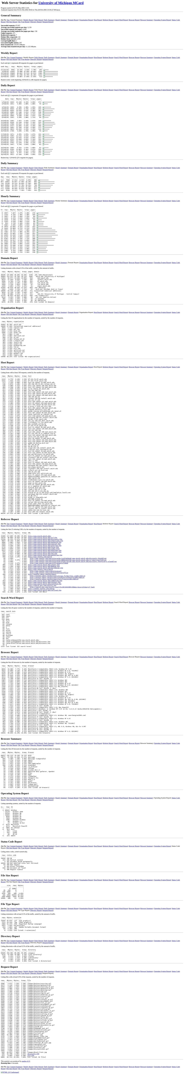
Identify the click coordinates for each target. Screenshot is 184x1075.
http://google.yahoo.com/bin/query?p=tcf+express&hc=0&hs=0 (54, 579)
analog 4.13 (26, 1061)
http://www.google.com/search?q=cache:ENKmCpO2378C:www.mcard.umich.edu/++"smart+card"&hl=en (68, 560)
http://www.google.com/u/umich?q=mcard (45, 571)
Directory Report (36, 22)
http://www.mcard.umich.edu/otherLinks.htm (45, 541)
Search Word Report (121, 20)
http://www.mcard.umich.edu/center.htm (44, 565)
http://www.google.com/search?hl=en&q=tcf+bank (49, 563)
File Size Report (11, 22)
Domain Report (73, 20)
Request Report (47, 22)
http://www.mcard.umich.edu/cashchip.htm (44, 584)
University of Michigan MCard (61, 3)
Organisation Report (86, 20)
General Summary (16, 57)
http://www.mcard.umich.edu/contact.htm (44, 582)
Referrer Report (108, 20)
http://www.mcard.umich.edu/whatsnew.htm (44, 550)
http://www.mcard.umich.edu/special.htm (44, 544)
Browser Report (134, 20)
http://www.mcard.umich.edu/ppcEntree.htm (45, 555)
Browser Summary (146, 20)
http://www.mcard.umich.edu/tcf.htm (42, 537)
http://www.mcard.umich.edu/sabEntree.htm (45, 581)
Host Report (98, 20)
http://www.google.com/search (40, 557)
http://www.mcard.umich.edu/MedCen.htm (44, 566)
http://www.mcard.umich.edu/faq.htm (42, 553)
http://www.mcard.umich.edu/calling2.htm (44, 590)
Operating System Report (162, 20)
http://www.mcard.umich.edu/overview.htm (44, 545)
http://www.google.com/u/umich (40, 569)
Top (8, 20)
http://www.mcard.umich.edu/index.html (44, 549)
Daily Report (38, 20)
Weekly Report (28, 20)
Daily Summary (49, 20)
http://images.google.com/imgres (41, 588)
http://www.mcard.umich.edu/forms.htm (43, 547)
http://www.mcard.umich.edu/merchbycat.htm (45, 568)
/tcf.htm (30, 1055)
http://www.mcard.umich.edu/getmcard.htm (44, 542)
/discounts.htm (33, 1054)
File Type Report (23, 22)
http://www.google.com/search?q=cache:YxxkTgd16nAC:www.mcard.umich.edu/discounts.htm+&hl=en (68, 558)
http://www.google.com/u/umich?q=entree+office (49, 573)
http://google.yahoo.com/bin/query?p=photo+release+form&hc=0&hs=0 (57, 577)
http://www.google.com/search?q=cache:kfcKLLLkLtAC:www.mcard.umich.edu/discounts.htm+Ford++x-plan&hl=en (73, 561)
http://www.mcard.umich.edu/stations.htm (44, 552)
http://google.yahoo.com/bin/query (42, 574)
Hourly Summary (61, 20)
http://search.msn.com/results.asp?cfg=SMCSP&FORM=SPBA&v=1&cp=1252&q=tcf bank (62, 587)
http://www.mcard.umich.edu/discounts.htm (45, 539)
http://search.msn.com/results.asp (42, 585)
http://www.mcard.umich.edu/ (39, 536)
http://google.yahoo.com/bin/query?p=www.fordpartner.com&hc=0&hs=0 (57, 576)
